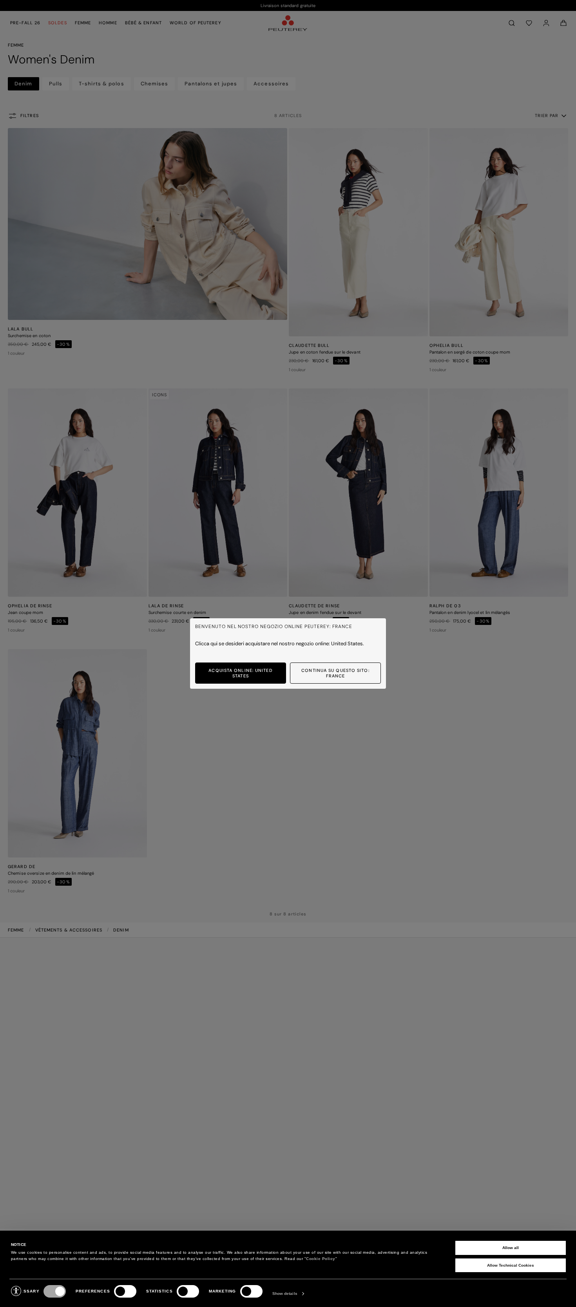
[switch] (125, 1291)
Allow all (510, 1248)
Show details (284, 1293)
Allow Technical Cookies (510, 1265)
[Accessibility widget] (16, 1291)
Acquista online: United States (240, 673)
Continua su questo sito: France (335, 673)
